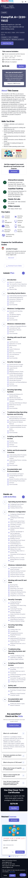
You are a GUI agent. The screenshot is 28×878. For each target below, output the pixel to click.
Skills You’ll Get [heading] (7, 121)
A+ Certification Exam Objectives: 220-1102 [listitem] (17, 286)
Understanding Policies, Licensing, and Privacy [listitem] (18, 460)
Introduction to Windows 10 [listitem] (16, 299)
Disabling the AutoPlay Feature (18, 617)
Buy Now (21, 66)
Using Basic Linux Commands (17, 595)
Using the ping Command (16, 572)
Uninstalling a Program (15, 524)
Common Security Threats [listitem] (16, 376)
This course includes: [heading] (10, 51)
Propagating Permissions (16, 633)
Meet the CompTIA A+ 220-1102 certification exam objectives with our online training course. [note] (12, 27)
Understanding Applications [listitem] (16, 297)
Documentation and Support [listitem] (16, 473)
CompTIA (11, 6)
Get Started (14, 171)
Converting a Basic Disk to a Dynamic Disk (17, 551)
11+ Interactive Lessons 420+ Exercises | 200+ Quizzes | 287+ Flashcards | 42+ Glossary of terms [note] (17, 184)
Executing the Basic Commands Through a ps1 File (17, 677)
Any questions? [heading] (14, 715)
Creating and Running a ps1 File (18, 674)
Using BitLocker (14, 631)
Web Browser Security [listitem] (15, 397)
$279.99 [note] (14, 804)
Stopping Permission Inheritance (15, 635)
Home (4, 6)
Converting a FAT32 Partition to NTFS (18, 555)
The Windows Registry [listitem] (15, 314)
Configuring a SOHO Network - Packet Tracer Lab (18, 640)
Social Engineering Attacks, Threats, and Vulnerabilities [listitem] (16, 374)
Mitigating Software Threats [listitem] (16, 371)
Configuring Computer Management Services (16, 535)
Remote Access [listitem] (13, 442)
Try (12, 852)
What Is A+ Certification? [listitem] (15, 282)
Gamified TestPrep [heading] (15, 189)
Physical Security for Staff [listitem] (15, 366)
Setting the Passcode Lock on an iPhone (17, 644)
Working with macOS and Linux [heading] (16, 338)
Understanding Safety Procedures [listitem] (18, 455)
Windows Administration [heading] (16, 324)
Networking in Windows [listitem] (15, 329)
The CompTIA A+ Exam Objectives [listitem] (18, 284)
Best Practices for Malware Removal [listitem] (16, 422)
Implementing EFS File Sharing (17, 638)
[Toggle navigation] (26, 1)
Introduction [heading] (11, 280)
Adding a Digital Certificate (17, 659)
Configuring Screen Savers (17, 504)
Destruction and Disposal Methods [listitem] (18, 382)
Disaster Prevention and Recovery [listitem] (18, 479)
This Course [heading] (9, 90)
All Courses (14, 820)
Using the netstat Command (17, 574)
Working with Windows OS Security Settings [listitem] (16, 395)
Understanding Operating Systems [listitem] (18, 295)
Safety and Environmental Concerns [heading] (16, 451)
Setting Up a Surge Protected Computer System (17, 694)
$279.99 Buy (20, 852)
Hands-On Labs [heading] (14, 199)
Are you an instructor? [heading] (14, 72)
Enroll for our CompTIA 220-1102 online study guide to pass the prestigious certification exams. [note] (14, 798)
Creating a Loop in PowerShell (17, 679)
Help (23, 875)
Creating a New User (15, 629)
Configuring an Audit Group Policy (17, 518)
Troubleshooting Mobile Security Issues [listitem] (17, 428)
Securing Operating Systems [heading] (14, 391)
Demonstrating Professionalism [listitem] (17, 480)
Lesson (8, 273)
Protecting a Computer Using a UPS (18, 690)
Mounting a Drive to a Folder (17, 557)
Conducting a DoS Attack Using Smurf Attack (18, 606)
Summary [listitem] (11, 302)
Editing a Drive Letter (15, 549)
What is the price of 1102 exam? (12, 762)
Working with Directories (16, 590)
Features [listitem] (11, 350)
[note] (4, 37)
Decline (5, 875)
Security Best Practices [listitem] (15, 380)
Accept (12, 875)
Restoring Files (14, 584)
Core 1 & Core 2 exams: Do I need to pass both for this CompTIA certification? (11, 783)
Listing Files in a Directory (16, 593)
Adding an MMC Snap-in (16, 545)
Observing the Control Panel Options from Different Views (17, 521)
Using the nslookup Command (17, 571)
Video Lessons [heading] (14, 206)
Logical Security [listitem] (13, 368)
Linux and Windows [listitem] (14, 354)
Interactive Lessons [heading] (16, 180)
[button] (9, 856)
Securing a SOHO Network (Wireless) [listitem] (16, 400)
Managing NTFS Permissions (17, 547)
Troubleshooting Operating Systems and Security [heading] (17, 413)
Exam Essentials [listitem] (13, 304)
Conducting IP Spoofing (16, 608)
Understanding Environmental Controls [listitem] (16, 457)
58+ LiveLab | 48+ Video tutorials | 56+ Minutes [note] (17, 202)
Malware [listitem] (11, 369)
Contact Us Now (14, 725)
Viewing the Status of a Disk (17, 576)
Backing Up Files (14, 586)
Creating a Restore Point (16, 507)
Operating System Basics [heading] (16, 293)
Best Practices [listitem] (13, 345)
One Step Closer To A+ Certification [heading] (14, 791)
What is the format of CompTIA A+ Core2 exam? (12, 768)
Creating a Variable (15, 526)
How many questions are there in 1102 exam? (12, 755)
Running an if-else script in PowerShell (17, 668)
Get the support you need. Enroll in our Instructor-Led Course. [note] (14, 166)
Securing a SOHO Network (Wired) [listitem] (18, 403)
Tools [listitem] (10, 347)
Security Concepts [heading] (14, 362)
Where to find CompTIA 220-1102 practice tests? (11, 775)
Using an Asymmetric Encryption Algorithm (15, 611)
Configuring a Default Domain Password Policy (17, 515)
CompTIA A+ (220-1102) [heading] (13, 18)
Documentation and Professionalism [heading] (14, 470)
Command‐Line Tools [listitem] (14, 328)
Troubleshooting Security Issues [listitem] (17, 420)
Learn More (12, 871)
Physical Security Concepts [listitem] (16, 364)
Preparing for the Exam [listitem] (15, 301)
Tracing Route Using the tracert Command (16, 568)
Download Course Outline (15, 265)
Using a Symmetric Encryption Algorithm (17, 614)
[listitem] (8, 8)
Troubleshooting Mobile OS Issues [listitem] (18, 425)
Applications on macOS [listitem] (15, 343)
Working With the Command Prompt (17, 560)
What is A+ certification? (10, 733)
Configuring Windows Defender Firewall (15, 602)
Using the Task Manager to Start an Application (17, 532)
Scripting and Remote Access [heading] (15, 437)
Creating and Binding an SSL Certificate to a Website (17, 656)
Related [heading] (8, 817)
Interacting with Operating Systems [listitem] (15, 311)
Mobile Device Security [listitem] (15, 404)
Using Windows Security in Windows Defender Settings (17, 620)
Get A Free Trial (7, 43)
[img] (14, 830)
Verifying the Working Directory (18, 592)
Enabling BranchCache (15, 506)
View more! (11, 257)
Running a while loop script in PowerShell (17, 671)
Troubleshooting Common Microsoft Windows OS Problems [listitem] (17, 417)
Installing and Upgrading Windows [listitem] (17, 326)
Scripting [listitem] (11, 441)
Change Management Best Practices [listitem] (16, 476)
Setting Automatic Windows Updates (17, 528)
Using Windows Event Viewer (17, 540)
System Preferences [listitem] (14, 349)
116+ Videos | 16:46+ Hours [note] (15, 208)
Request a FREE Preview (14, 83)
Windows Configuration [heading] (16, 308)
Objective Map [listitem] (13, 289)
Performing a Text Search (16, 588)
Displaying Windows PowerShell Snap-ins (15, 542)
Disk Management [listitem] (13, 316)
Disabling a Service (15, 538)
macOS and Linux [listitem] (13, 342)
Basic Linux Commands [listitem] (15, 352)
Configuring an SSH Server (17, 681)
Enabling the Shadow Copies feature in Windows (17, 704)
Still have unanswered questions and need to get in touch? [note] (14, 720)
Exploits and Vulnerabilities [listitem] (16, 378)
